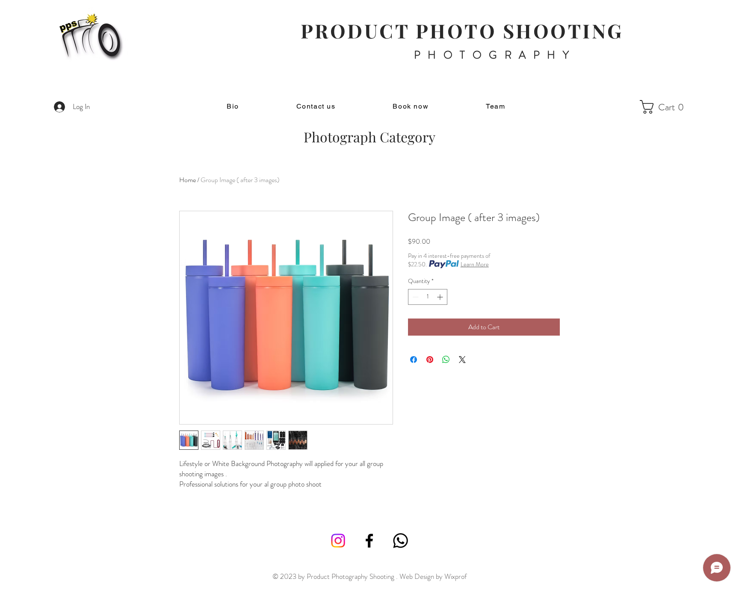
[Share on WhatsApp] (446, 359)
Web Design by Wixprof (433, 576)
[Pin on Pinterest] (430, 359)
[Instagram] (338, 540)
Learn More (475, 264)
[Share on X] (462, 359)
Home (187, 180)
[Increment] (440, 296)
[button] (665, 107)
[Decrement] (414, 296)
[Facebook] (369, 540)
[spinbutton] (427, 296)
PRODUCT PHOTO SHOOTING (462, 30)
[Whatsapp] (400, 540)
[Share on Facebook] (413, 359)
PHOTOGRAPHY (495, 55)
